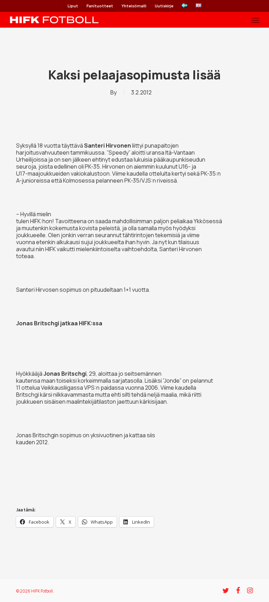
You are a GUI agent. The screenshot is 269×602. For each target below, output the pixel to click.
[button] (255, 19)
